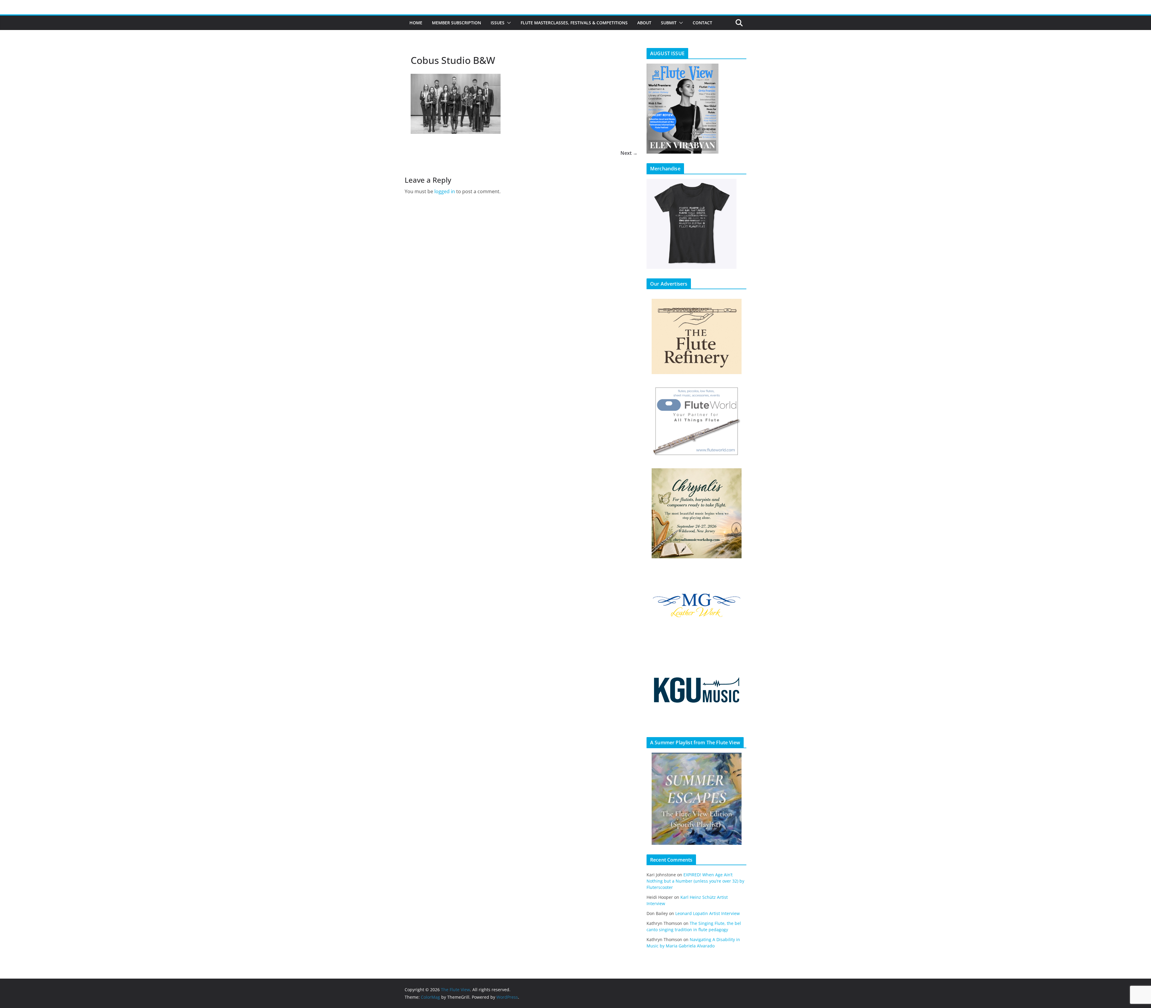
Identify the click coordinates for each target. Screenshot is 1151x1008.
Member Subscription (456, 23)
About (644, 23)
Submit (669, 23)
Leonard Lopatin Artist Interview (707, 913)
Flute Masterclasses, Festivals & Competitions (574, 23)
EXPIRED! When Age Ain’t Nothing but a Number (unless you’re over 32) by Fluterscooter (695, 881)
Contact (702, 23)
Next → (629, 153)
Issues (497, 23)
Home (415, 23)
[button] (507, 23)
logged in (444, 191)
